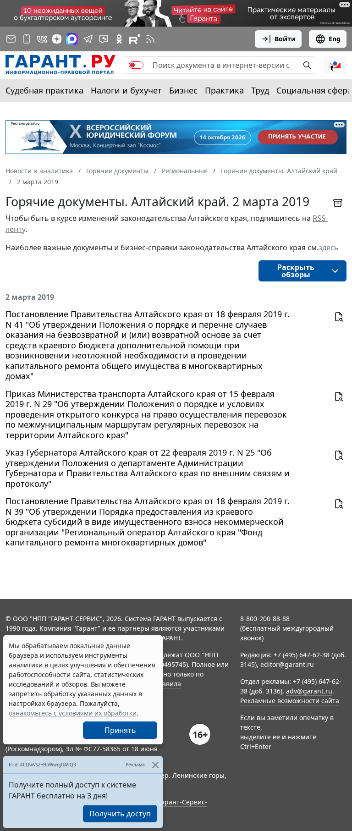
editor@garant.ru (287, 664)
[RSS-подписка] (150, 38)
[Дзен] (56, 39)
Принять (120, 730)
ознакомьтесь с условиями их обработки (73, 713)
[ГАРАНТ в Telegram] (88, 38)
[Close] (155, 765)
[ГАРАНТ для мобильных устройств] (26, 38)
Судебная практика (44, 90)
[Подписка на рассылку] (11, 38)
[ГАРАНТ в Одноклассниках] (119, 38)
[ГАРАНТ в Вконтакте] (42, 38)
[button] (335, 65)
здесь (329, 247)
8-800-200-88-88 (265, 618)
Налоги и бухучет (126, 90)
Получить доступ (120, 814)
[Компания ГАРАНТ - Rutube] (134, 38)
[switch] (136, 65)
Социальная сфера (314, 90)
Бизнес (183, 90)
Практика (224, 90)
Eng (335, 38)
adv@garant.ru (309, 691)
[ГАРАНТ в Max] (72, 39)
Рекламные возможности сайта (289, 700)
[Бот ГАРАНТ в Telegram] (103, 38)
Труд (260, 90)
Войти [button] (285, 38)
